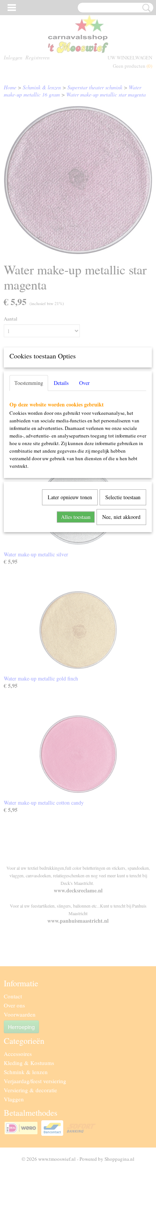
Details (61, 382)
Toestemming (28, 382)
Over (84, 382)
